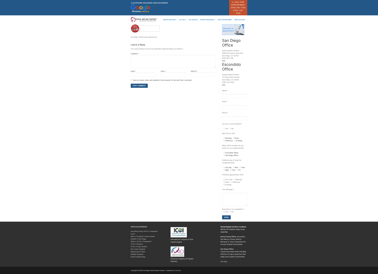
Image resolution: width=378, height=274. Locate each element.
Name (133, 71)
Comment (135, 54)
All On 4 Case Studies (139, 247)
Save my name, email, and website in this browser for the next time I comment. (162, 80)
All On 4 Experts (137, 244)
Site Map (223, 261)
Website (194, 71)
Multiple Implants (137, 254)
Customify (177, 270)
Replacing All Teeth (138, 252)
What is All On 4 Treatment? (141, 241)
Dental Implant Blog (138, 257)
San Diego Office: (227, 249)
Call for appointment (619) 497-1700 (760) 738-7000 (238, 7)
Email (163, 71)
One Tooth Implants (138, 249)
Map (223, 61)
